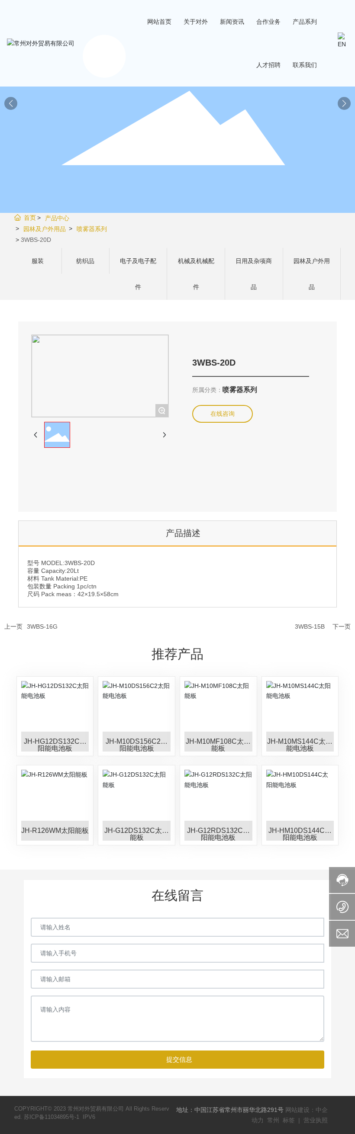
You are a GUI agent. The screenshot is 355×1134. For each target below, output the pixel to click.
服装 (38, 260)
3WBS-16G (42, 626)
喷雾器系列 (92, 228)
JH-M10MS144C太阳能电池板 (299, 745)
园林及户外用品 (44, 228)
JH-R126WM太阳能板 (55, 830)
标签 (289, 1120)
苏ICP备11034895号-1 (51, 1117)
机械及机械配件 (196, 273)
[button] (344, 103)
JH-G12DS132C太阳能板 (136, 834)
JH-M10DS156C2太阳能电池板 (137, 745)
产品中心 (57, 218)
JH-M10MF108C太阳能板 (218, 745)
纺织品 (85, 260)
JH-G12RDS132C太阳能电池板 (218, 834)
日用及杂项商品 (254, 273)
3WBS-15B (310, 626)
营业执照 (315, 1120)
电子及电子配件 (138, 273)
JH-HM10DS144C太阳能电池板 (300, 834)
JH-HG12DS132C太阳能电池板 (55, 745)
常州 (274, 1120)
